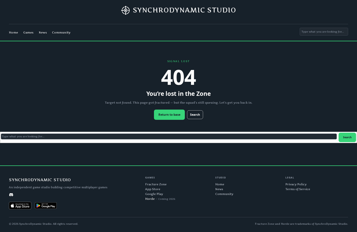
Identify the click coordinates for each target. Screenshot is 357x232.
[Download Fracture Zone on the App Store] (20, 205)
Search (195, 115)
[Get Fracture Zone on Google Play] (45, 205)
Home (219, 184)
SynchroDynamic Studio (184, 10)
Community (224, 194)
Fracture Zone (156, 184)
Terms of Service (297, 189)
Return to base (169, 115)
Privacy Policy (296, 184)
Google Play (154, 194)
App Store (152, 189)
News (219, 189)
